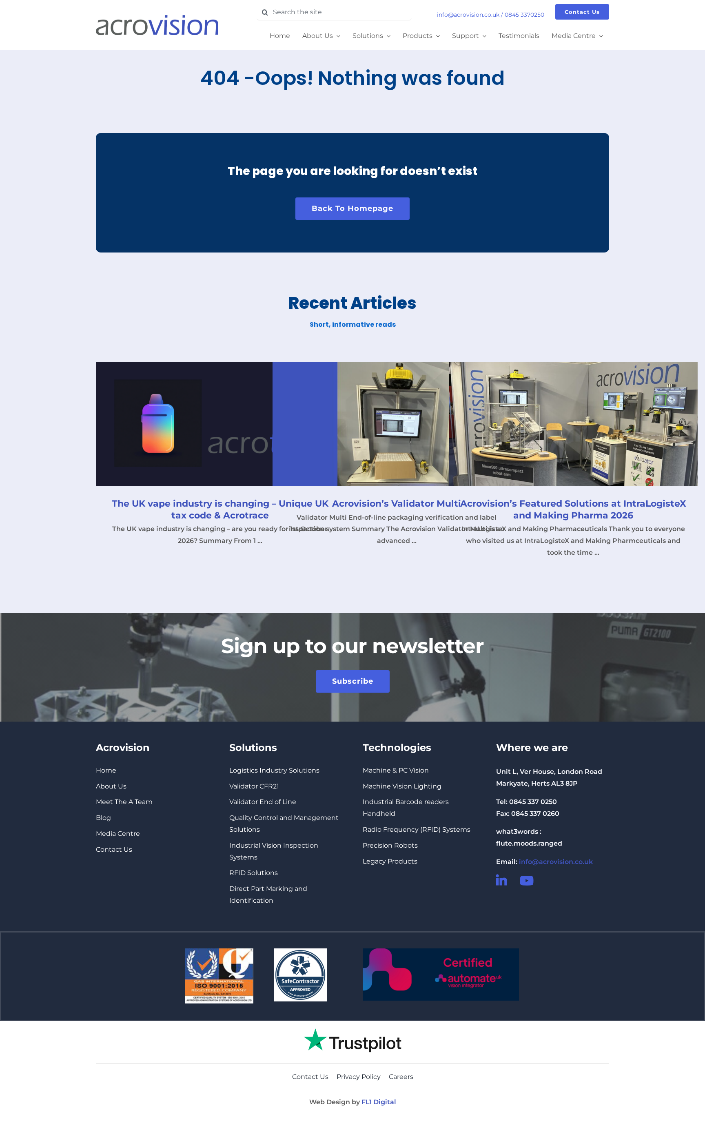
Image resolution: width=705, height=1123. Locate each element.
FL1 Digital (378, 1102)
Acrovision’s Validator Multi (396, 503)
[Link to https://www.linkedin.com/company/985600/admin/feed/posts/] (502, 881)
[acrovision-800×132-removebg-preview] (157, 18)
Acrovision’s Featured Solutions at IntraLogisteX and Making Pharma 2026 (573, 509)
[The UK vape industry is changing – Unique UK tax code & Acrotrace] (220, 424)
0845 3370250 (524, 14)
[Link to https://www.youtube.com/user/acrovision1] (526, 881)
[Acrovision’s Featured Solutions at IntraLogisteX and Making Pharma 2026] (573, 424)
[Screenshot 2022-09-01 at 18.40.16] (352, 1024)
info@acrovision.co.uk (468, 14)
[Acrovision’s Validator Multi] (397, 424)
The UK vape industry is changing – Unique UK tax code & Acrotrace (220, 509)
